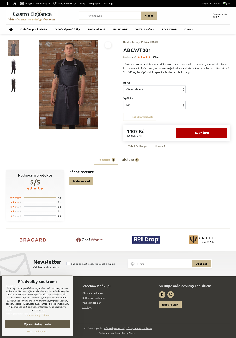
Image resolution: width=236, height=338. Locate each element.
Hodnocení (129, 57)
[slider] (144, 57)
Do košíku (201, 133)
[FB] (8, 3)
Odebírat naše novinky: (46, 267)
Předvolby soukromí (114, 328)
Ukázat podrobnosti (37, 331)
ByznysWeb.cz (129, 333)
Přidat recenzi (81, 181)
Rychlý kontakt (170, 304)
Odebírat (201, 263)
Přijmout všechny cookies (37, 324)
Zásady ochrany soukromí (139, 328)
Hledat (149, 15)
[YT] (15, 3)
